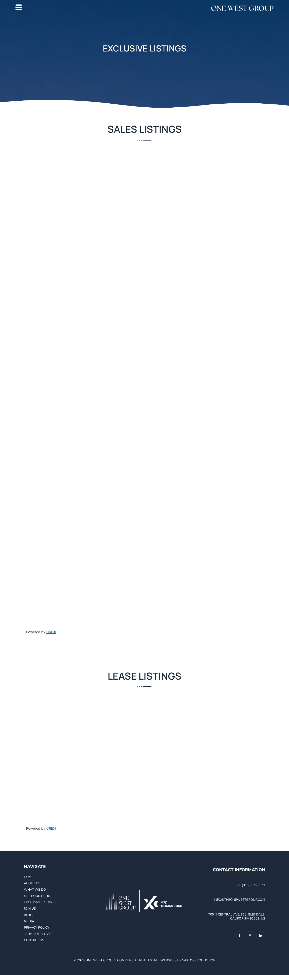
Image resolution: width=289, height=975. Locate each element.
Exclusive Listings (39, 902)
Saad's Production (199, 960)
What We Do (35, 889)
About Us (32, 883)
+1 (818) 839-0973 (251, 885)
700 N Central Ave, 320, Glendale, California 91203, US (236, 916)
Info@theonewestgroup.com (239, 900)
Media (29, 921)
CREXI (51, 632)
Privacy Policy (36, 927)
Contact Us (34, 940)
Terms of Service (38, 934)
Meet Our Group (38, 896)
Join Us (30, 908)
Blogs (29, 915)
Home (28, 877)
